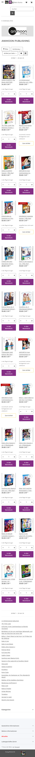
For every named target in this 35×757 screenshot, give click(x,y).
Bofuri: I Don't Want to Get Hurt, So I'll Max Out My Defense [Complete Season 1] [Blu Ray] (26, 399)
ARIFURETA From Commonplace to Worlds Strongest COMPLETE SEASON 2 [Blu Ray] (8, 399)
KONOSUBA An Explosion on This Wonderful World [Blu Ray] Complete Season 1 (9, 217)
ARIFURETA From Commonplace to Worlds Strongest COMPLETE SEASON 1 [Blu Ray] (26, 353)
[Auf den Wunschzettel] (12, 68)
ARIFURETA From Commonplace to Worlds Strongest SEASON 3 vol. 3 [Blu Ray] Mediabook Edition (25, 172)
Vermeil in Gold (7, 697)
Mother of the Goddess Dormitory (12, 680)
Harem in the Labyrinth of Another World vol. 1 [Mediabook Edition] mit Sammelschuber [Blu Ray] (26, 535)
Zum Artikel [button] (26, 143)
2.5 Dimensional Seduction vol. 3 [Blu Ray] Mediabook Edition (25, 81)
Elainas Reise (6, 650)
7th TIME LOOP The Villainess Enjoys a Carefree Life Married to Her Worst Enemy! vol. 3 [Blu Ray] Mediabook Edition (9, 127)
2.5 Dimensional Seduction (10, 621)
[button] (21, 53)
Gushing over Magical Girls (10, 658)
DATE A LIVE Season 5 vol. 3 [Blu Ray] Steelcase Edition (26, 263)
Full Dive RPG (6, 652)
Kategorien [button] (6, 710)
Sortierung (16, 49)
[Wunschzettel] (26, 2)
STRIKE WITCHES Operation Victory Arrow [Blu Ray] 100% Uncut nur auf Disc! (9, 263)
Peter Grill (5, 686)
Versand (17, 747)
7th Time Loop (6, 624)
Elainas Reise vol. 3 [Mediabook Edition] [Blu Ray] (8, 308)
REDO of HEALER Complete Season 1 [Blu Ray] (8, 535)
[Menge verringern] (3, 94)
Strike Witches (6, 691)
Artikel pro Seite (9, 53)
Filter (6, 49)
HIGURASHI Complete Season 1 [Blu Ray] (26, 217)
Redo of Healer (6, 688)
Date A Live (5, 641)
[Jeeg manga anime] (8, 2)
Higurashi (5, 664)
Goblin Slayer (6, 655)
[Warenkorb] (31, 2)
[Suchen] (12, 13)
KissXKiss (5, 669)
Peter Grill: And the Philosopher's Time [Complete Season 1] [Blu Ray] (25, 489)
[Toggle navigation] (3, 1)
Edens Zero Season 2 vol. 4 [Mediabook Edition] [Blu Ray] (26, 444)
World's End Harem (8, 700)
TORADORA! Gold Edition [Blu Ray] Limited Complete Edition (7, 353)
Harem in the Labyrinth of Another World (15, 661)
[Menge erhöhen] (14, 94)
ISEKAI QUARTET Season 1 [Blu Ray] (8, 172)
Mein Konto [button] (18, 2)
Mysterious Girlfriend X (9, 683)
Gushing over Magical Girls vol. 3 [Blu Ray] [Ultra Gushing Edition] (9, 489)
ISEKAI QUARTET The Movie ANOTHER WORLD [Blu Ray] (8, 81)
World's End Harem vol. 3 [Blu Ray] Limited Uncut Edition (26, 127)
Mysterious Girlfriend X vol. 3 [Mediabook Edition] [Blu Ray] (26, 580)
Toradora (4, 694)
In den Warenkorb (8, 101)
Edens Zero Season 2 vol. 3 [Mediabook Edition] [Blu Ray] (8, 444)
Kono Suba (5, 672)
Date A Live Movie (7, 644)
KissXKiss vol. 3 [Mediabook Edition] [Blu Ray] (25, 308)
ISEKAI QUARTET (7, 667)
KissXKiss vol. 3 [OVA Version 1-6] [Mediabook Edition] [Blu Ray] (8, 580)
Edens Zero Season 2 (8, 647)
